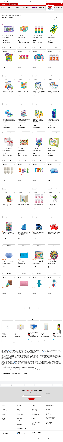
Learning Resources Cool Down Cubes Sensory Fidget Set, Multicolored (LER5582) (53, 177)
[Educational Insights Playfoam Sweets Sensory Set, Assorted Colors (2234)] (39, 57)
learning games (9, 350)
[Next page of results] (37, 308)
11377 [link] (31, 333)
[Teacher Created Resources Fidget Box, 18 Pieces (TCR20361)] (24, 29)
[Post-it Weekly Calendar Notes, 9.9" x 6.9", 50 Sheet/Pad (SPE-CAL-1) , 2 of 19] (20, 326)
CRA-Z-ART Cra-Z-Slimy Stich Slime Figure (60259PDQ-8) (38, 148)
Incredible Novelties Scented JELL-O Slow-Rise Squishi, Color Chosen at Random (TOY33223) (24, 261)
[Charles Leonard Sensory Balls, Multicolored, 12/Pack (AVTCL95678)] (9, 227)
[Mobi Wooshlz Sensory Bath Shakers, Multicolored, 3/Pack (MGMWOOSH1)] (54, 114)
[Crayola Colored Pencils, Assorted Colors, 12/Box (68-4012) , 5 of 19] (58, 326)
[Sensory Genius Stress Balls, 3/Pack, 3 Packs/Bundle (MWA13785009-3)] (39, 29)
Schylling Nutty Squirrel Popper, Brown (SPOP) (8, 289)
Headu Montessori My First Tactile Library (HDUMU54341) (54, 148)
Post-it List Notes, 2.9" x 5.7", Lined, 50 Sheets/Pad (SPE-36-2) (46, 331)
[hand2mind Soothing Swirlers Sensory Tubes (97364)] (39, 170)
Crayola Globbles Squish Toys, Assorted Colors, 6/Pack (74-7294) (8, 63)
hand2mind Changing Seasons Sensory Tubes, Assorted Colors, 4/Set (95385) (8, 35)
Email (23, 395)
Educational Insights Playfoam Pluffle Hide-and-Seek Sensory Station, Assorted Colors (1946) (8, 120)
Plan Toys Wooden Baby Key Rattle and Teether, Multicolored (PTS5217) (23, 205)
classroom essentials (42, 351)
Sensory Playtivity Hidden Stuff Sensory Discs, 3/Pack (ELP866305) (54, 261)
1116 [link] (57, 333)
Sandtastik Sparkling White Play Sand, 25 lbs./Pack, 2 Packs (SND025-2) (8, 148)
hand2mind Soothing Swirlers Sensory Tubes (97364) (38, 176)
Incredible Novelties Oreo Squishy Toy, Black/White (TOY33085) (38, 233)
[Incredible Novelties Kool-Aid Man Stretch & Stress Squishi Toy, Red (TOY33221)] (54, 227)
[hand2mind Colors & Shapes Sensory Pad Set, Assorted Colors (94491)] (24, 114)
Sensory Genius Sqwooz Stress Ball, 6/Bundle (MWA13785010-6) (38, 205)
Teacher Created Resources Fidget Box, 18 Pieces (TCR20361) (24, 35)
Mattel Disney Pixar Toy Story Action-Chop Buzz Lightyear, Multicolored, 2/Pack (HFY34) (53, 205)
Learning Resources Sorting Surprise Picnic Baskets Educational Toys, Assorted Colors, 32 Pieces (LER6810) (8, 92)
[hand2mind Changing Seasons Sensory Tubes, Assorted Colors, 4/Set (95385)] (9, 29)
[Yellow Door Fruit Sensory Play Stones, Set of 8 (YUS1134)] (24, 142)
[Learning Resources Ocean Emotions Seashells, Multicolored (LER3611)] (39, 255)
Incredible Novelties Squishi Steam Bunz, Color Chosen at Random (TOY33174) (8, 261)
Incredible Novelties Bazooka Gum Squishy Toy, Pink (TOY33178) (23, 289)
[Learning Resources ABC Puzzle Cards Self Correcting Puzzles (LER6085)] (39, 85)
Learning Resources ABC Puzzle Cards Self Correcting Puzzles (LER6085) (39, 92)
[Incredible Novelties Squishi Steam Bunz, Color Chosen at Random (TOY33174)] (9, 255)
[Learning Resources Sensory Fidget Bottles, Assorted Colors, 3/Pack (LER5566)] (24, 85)
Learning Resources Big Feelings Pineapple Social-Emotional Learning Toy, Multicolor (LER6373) (39, 120)
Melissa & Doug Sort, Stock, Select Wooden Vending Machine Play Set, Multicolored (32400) (7, 205)
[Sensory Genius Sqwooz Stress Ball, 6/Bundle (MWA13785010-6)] (39, 198)
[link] (10, 1)
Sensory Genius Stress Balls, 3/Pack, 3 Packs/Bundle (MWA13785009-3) (38, 35)
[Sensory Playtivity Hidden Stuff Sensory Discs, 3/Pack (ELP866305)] (54, 255)
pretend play (14, 362)
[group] (7, 331)
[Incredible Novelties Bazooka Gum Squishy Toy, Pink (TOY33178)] (24, 283)
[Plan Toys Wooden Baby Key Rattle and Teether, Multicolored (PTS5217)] (24, 198)
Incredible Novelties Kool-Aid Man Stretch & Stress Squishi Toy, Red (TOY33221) (54, 233)
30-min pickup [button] (55, 338)
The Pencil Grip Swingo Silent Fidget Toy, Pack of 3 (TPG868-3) (54, 35)
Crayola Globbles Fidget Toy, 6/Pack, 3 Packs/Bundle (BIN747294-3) (23, 63)
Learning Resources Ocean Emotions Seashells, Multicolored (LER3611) (38, 261)
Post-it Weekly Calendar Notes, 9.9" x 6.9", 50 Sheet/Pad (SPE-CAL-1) (20, 331)
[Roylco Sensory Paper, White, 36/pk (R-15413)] (9, 170)
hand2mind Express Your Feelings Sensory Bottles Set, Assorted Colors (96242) (24, 176)
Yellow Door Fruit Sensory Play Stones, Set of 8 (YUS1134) (23, 148)
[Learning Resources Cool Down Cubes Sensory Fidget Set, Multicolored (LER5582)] (54, 170)
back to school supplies (41, 375)
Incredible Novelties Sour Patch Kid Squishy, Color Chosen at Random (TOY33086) (38, 290)
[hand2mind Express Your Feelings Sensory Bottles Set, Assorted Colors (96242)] (24, 170)
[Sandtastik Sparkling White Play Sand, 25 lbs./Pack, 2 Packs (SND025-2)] (9, 142)
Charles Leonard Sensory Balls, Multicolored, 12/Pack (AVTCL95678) (8, 233)
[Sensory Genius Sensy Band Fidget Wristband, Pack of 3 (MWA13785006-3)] (54, 57)
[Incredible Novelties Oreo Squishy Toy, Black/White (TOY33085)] (39, 227)
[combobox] (32, 4)
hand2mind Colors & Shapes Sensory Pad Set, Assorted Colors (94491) (24, 120)
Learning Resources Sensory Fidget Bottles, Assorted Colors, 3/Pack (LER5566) (23, 92)
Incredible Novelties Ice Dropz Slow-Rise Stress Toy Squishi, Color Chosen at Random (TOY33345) (24, 233)
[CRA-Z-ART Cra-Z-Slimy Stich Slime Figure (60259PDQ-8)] (39, 142)
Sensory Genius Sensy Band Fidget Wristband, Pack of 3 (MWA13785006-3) (54, 63)
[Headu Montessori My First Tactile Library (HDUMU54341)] (54, 142)
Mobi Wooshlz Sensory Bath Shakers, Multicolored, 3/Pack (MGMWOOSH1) (53, 120)
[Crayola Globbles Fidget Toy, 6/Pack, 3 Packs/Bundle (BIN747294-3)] (24, 57)
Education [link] (5, 15)
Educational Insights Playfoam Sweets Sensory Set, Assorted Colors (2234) (38, 63)
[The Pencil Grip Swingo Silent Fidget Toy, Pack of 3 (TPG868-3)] (54, 29)
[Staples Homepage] (4, 4)
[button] (45, 4)
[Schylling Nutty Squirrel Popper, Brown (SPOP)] (9, 283)
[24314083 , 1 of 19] (7, 326)
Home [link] (2, 15)
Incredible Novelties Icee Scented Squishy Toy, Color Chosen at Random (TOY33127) (54, 290)
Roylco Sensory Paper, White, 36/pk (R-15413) (8, 176)
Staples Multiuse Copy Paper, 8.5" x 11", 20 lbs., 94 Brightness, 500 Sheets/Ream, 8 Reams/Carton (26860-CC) (33, 332)
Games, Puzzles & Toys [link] (11, 15)
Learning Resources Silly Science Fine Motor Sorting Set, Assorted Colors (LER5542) (53, 92)
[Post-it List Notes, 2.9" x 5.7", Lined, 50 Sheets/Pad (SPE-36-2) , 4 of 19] (46, 326)
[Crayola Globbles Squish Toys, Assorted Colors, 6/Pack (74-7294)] (9, 57)
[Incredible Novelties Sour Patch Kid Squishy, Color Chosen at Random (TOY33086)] (39, 283)
